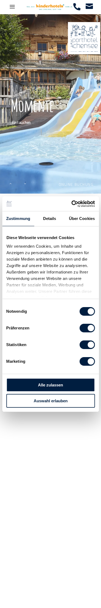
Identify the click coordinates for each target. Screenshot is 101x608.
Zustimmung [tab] (18, 218)
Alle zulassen (50, 385)
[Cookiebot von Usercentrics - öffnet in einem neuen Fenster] (72, 203)
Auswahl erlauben (51, 401)
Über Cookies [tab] (82, 218)
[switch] (87, 328)
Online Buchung (76, 184)
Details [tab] (49, 218)
